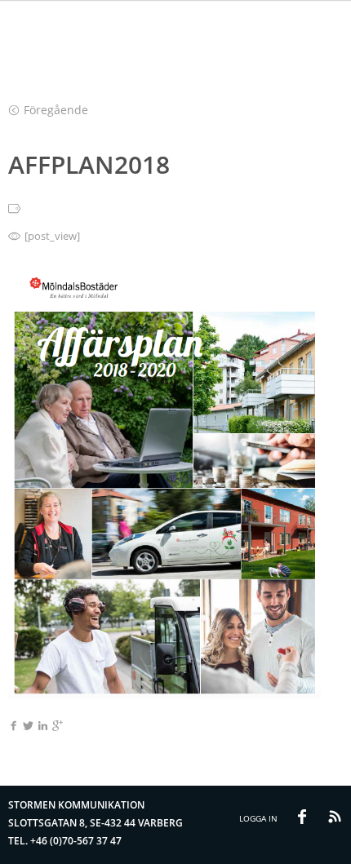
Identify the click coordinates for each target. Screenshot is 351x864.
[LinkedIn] (43, 727)
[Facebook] (13, 727)
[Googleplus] (57, 727)
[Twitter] (28, 727)
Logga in (258, 818)
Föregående (56, 109)
